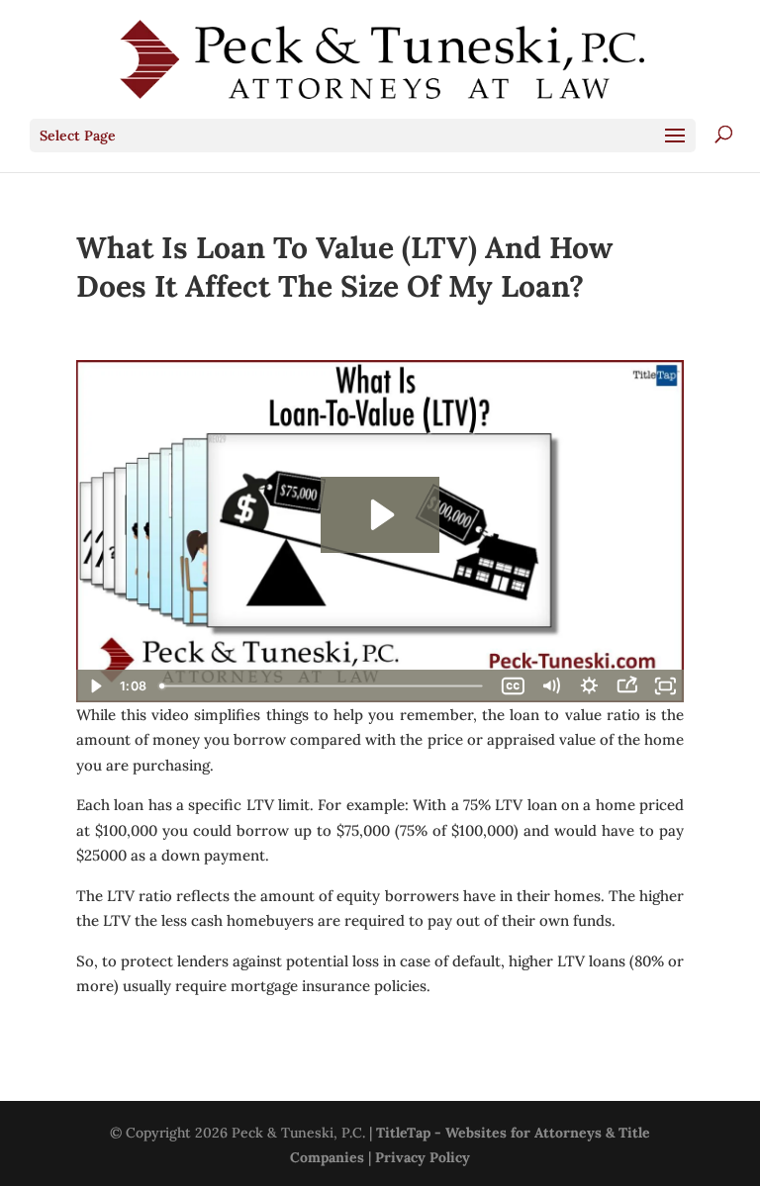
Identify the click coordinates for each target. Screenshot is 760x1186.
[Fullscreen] (665, 686)
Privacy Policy (422, 1157)
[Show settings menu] (589, 686)
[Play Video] (95, 686)
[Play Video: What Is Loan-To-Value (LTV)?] (380, 515)
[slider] (323, 686)
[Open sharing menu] (626, 686)
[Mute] (551, 686)
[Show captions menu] (512, 686)
